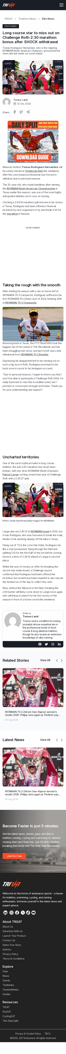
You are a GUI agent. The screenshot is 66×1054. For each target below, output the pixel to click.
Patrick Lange (11, 474)
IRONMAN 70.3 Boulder (34, 354)
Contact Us (9, 940)
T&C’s (47, 1033)
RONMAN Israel (40, 531)
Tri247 (6, 1007)
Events (6, 980)
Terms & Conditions (13, 958)
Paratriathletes (10, 989)
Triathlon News (27, 18)
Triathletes (8, 985)
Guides (6, 994)
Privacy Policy (10, 954)
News (6, 975)
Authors (7, 949)
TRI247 (8, 18)
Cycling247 (9, 1016)
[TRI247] (9, 5)
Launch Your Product (14, 935)
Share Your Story (12, 944)
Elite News (48, 18)
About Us (8, 926)
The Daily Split (10, 1020)
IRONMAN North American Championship (31, 188)
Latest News (13, 740)
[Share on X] (21, 112)
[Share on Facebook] (15, 112)
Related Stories (16, 660)
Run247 (7, 1011)
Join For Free (14, 856)
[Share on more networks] (28, 112)
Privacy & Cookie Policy (28, 1033)
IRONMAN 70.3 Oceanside (20, 302)
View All (45, 660)
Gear (5, 971)
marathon (12, 213)
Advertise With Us (13, 931)
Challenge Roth (34, 171)
